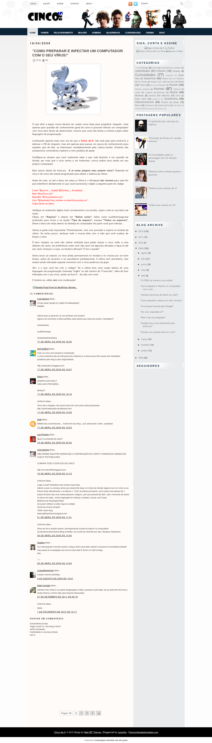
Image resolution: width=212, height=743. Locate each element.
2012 (141, 231)
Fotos (142, 84)
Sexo (162, 32)
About (89, 4)
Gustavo (41, 542)
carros (155, 67)
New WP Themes (92, 732)
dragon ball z (157, 81)
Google (162, 85)
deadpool (169, 75)
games (153, 85)
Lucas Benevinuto (45, 570)
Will (143, 108)
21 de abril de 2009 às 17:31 (54, 517)
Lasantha (122, 732)
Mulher (82, 32)
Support (74, 4)
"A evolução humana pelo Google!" (157, 306)
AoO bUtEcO (43, 348)
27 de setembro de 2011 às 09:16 (57, 596)
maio (143, 269)
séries (176, 102)
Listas (137, 92)
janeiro (144, 350)
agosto (144, 252)
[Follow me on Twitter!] (136, 4)
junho (144, 264)
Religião (164, 102)
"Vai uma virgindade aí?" (152, 311)
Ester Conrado (43, 585)
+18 (136, 68)
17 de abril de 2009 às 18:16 (54, 394)
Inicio (33, 4)
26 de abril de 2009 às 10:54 (54, 535)
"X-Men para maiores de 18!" (162, 205)
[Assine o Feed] (174, 51)
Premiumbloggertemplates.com (143, 732)
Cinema (150, 32)
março (144, 339)
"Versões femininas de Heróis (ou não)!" (159, 294)
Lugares (149, 92)
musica (152, 95)
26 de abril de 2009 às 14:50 (54, 563)
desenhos (150, 78)
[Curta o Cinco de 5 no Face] (151, 51)
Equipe (46, 4)
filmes (181, 81)
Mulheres (139, 95)
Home (33, 32)
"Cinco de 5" (60, 732)
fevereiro (145, 344)
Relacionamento (63, 32)
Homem (173, 84)
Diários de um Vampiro (173, 78)
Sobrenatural (164, 105)
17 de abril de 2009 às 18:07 (54, 369)
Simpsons (149, 105)
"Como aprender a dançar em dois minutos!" (161, 300)
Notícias (166, 95)
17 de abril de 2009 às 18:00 (54, 341)
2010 (141, 242)
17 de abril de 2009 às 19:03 (54, 427)
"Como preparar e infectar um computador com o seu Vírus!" (77, 53)
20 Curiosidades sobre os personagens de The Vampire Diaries (163, 158)
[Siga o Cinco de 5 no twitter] (159, 47)
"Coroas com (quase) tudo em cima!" (158, 332)
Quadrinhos (113, 32)
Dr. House (142, 81)
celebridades (142, 70)
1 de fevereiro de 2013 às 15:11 (57, 611)
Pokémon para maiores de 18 (163, 188)
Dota (39, 419)
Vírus (137, 108)
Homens (96, 32)
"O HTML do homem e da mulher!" (156, 280)
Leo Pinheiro (43, 434)
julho (143, 258)
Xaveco (161, 108)
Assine (60, 4)
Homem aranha (142, 89)
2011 (141, 237)
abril (143, 275)
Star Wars (177, 105)
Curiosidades (133, 32)
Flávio (40, 376)
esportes (170, 81)
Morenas (161, 92)
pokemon (156, 99)
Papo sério (140, 98)
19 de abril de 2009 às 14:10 (54, 473)
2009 (141, 248)
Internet (177, 89)
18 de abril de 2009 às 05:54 (54, 442)
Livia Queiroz (43, 298)
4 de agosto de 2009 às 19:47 (55, 578)
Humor (45, 32)
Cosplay (176, 70)
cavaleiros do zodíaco (171, 67)
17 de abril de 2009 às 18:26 (54, 412)
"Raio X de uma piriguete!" (153, 317)
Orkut (178, 95)
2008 (141, 357)
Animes (144, 67)
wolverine (151, 108)
